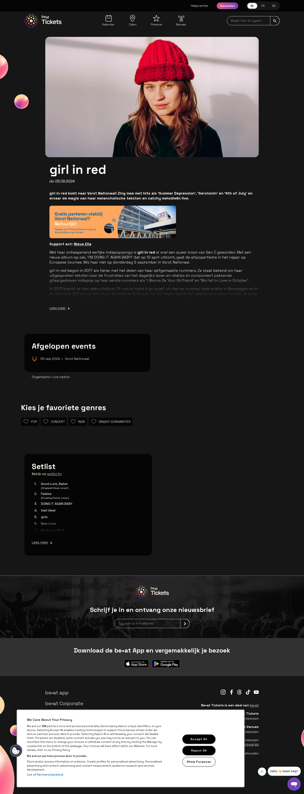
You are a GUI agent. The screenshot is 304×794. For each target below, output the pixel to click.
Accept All (198, 739)
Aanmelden (227, 6)
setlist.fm (54, 474)
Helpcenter (199, 6)
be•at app (57, 692)
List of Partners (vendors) (45, 774)
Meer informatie (153, 229)
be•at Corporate (64, 703)
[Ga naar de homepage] (43, 21)
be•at (254, 705)
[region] (131, 748)
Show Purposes (199, 762)
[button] (16, 750)
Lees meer (57, 308)
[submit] (275, 20)
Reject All (199, 750)
